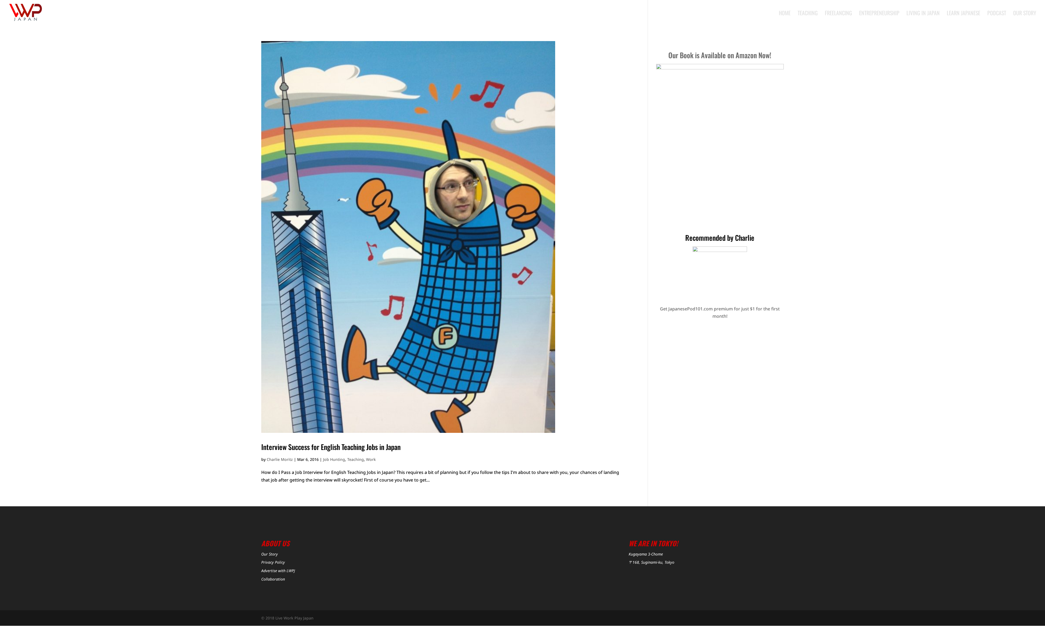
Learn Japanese (963, 14)
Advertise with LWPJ (278, 570)
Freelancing (838, 14)
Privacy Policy (273, 562)
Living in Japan (923, 14)
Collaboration (273, 579)
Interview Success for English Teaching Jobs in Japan (331, 447)
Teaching (808, 14)
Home (785, 14)
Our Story (1024, 14)
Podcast (996, 14)
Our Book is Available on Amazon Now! (719, 55)
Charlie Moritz (280, 459)
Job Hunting (334, 459)
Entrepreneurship (879, 14)
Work (371, 459)
